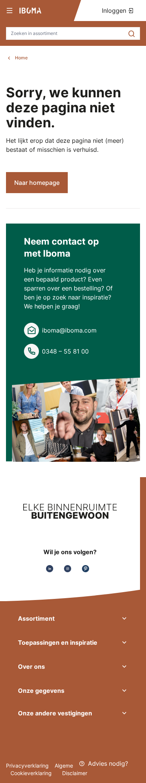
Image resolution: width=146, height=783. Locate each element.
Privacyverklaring (27, 765)
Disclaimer (74, 773)
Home (21, 57)
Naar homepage (37, 182)
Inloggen (115, 10)
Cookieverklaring (31, 773)
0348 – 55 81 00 (65, 351)
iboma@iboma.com (69, 330)
